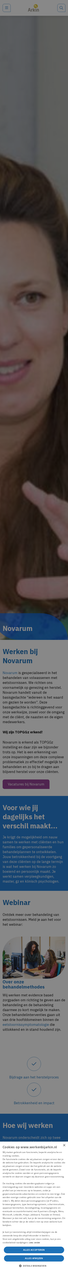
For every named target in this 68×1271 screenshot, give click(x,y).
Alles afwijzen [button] (34, 1258)
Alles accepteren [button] (34, 1249)
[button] (34, 1265)
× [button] (64, 1145)
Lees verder (34, 1242)
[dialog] (34, 1206)
